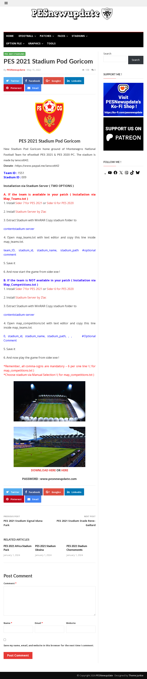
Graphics (34, 43)
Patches (45, 36)
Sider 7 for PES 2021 (28, 203)
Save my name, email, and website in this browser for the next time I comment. (49, 645)
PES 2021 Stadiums (14, 54)
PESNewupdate (104, 675)
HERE (64, 470)
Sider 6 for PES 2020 (60, 203)
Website (71, 623)
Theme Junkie (136, 675)
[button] (6, 3)
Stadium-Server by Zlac (30, 212)
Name (8, 623)
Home (10, 36)
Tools (51, 43)
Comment (10, 583)
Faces (61, 36)
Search (107, 53)
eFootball (26, 36)
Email (39, 623)
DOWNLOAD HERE (43, 470)
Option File (14, 43)
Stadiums (78, 36)
